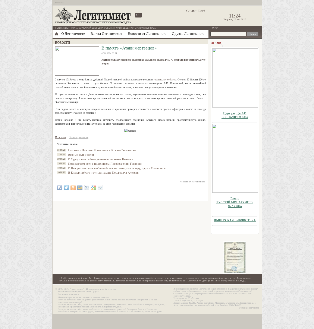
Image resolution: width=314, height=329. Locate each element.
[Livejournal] (86, 187)
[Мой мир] (79, 187)
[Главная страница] (56, 33)
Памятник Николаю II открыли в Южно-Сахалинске (102, 150)
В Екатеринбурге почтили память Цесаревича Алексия (103, 172)
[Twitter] (66, 187)
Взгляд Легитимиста (106, 34)
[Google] (93, 187)
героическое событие (165, 79)
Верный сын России (81, 154)
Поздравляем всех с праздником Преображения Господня (105, 163)
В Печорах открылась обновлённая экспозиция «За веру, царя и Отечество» (117, 168)
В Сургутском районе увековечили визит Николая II (102, 159)
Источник (60, 137)
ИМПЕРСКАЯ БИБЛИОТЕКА (235, 220)
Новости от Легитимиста (147, 34)
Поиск (215, 28)
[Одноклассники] (73, 187)
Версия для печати (78, 137)
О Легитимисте (73, 34)
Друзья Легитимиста (188, 34)
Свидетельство (235, 257)
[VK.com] (59, 187)
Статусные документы (249, 308)
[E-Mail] (100, 187)
